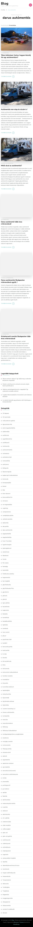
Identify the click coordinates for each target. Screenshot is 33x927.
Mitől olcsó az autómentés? (11, 166)
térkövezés (6, 884)
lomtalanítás (6, 716)
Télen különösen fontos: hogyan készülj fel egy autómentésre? (16, 56)
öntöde (4, 778)
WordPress (16, 924)
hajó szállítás (6, 603)
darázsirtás (5, 523)
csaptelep (5, 508)
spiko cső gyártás (7, 836)
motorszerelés (7, 745)
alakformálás (6, 431)
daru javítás (6, 526)
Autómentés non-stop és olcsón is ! (14, 109)
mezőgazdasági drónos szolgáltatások (13, 734)
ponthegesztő (6, 785)
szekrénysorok (6, 840)
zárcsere (5, 913)
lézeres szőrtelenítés (8, 712)
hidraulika (5, 614)
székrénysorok (6, 843)
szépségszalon (7, 851)
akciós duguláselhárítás (9, 428)
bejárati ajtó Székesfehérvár (10, 475)
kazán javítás (6, 650)
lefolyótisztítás (7, 694)
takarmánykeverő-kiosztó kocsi (11, 865)
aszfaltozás (6, 435)
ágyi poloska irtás (7, 424)
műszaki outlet (7, 752)
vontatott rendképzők (9, 909)
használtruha (6, 606)
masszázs (5, 719)
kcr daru (5, 654)
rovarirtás (5, 807)
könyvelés (5, 683)
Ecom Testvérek (7, 541)
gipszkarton (6, 592)
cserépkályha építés (8, 515)
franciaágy (5, 566)
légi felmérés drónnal (8, 701)
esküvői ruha (6, 552)
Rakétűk (5, 796)
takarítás (5, 862)
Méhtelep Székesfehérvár (10, 730)
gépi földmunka (7, 585)
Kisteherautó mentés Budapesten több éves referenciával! (15, 337)
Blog (4, 3)
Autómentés (5, 53)
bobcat (4, 486)
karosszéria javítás (7, 647)
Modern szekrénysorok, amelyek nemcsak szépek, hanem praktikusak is (16, 385)
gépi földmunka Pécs (8, 588)
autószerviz (6, 464)
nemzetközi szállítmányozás (10, 774)
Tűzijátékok (6, 891)
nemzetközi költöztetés (9, 771)
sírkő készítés (6, 814)
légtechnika (6, 705)
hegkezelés (6, 610)
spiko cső (5, 832)
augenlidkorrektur (7, 439)
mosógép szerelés (8, 741)
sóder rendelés (7, 825)
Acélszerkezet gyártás (9, 421)
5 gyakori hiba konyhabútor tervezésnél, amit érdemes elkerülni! (17, 395)
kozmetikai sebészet (8, 687)
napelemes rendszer (8, 763)
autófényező (6, 442)
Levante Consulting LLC (9, 709)
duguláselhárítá (7, 534)
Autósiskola (6, 453)
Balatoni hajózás (7, 472)
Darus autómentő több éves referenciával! (11, 223)
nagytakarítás (6, 760)
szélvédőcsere (6, 847)
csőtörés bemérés (7, 519)
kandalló (5, 643)
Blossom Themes (19, 922)
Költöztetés (6, 668)
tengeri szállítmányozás (9, 873)
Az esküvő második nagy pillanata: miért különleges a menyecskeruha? (17, 401)
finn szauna (5, 563)
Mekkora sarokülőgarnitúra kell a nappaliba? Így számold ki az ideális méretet (15, 390)
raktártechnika (6, 800)
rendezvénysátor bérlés (9, 803)
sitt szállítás (6, 818)
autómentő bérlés (7, 450)
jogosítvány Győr (7, 639)
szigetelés (5, 854)
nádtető (5, 756)
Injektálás (5, 625)
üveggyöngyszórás (8, 898)
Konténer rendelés (8, 676)
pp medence (6, 789)
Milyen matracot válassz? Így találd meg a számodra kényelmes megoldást (17, 379)
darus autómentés (7, 163)
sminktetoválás (7, 822)
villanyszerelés (7, 905)
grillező (5, 599)
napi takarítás (6, 767)
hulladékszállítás (7, 621)
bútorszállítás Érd (7, 497)
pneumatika (6, 781)
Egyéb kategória (7, 545)
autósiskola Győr (7, 457)
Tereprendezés (7, 880)
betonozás (5, 479)
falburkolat (5, 555)
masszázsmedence (8, 723)
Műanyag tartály (7, 749)
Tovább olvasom (6, 76)
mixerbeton (6, 738)
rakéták (5, 792)
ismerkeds (5, 628)
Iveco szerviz (6, 632)
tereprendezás (6, 876)
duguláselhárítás (7, 537)
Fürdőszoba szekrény (8, 574)
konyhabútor (6, 679)
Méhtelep (5, 727)
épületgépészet (7, 548)
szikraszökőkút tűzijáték (9, 858)
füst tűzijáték (6, 581)
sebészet (5, 811)
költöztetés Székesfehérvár (10, 672)
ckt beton (5, 501)
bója (4, 490)
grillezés (5, 596)
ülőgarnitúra (6, 894)
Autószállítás (6, 461)
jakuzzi (4, 636)
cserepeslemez (7, 512)
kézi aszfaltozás (7, 661)
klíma (4, 665)
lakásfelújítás (6, 690)
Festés (4, 559)
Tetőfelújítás (6, 887)
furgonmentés (6, 577)
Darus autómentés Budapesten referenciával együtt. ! (13, 281)
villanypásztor (6, 902)
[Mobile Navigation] (30, 5)
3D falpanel (6, 413)
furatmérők (5, 570)
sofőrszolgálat (6, 829)
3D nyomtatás (6, 417)
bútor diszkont (6, 493)
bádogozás (5, 468)
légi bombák (6, 698)
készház (5, 658)
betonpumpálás (7, 483)
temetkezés (6, 869)
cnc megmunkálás (7, 504)
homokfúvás (6, 617)
